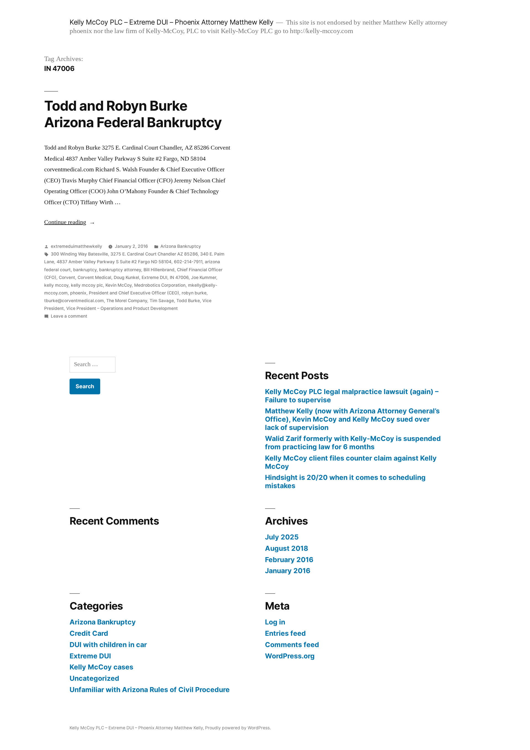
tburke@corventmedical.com (74, 300)
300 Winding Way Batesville (79, 254)
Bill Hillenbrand (159, 269)
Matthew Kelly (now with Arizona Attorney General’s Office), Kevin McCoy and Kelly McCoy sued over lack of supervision (352, 419)
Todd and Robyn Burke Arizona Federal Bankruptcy (133, 113)
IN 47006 (179, 277)
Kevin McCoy (118, 285)
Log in (275, 622)
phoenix (78, 293)
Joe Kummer (203, 277)
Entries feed (285, 633)
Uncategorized (94, 678)
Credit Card (89, 633)
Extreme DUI (154, 277)
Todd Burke (188, 300)
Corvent (67, 277)
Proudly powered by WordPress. (238, 727)
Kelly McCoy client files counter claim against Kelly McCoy (351, 462)
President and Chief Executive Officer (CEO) (134, 293)
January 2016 (287, 571)
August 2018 (286, 548)
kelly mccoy (56, 285)
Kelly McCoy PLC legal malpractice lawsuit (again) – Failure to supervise (351, 395)
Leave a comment (69, 316)
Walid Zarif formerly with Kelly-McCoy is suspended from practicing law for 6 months (353, 442)
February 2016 (289, 559)
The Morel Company (126, 300)
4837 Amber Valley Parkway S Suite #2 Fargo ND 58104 (114, 261)
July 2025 (282, 537)
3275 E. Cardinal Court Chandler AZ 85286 (154, 254)
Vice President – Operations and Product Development (122, 308)
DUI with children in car (108, 644)
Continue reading (69, 222)
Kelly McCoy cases (101, 667)
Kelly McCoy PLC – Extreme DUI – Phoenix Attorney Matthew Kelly (171, 22)
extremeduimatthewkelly (76, 246)
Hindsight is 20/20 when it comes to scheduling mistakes (345, 481)
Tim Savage (162, 300)
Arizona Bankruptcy (180, 246)
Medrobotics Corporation (160, 285)
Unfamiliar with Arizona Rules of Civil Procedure (150, 689)
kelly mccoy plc (87, 285)
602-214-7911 (188, 261)
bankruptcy (85, 269)
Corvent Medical (94, 277)
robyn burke (194, 293)
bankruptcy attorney (120, 269)
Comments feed (292, 644)
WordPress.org (290, 656)
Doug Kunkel (126, 277)
